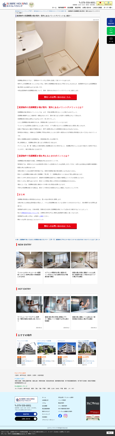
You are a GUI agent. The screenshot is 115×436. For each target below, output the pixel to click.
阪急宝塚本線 (50, 381)
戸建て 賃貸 (46, 388)
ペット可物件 (62, 400)
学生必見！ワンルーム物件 (65, 397)
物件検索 (61, 7)
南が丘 (29, 361)
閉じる (110, 432)
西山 (49, 361)
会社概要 (70, 7)
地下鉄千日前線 (82, 381)
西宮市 (29, 375)
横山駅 (23, 363)
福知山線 (34, 381)
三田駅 (43, 363)
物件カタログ (46, 411)
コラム (44, 403)
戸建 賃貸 (63, 388)
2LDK (52, 388)
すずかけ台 (91, 361)
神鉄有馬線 (42, 381)
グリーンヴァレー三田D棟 (44, 341)
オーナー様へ (108, 7)
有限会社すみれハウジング (30, 213)
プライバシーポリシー (48, 420)
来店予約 (78, 7)
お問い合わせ (86, 7)
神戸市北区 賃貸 (29, 388)
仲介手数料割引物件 (64, 408)
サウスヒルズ (61, 341)
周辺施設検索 (46, 408)
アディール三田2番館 (83, 341)
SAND (57, 388)
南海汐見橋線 (91, 381)
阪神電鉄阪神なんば (20, 383)
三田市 (26, 361)
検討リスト (100, 4)
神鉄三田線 (18, 381)
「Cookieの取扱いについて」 (18, 433)
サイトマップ (46, 414)
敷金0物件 (61, 403)
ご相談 (41, 216)
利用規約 (44, 417)
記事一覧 (52, 239)
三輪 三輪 (38, 388)
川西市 (34, 375)
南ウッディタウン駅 (87, 363)
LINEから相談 (97, 7)
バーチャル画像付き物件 (65, 411)
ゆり (73, 388)
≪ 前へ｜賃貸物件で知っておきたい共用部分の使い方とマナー (31, 239)
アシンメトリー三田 (22, 341)
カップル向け (18, 388)
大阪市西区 (40, 375)
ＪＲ (69, 388)
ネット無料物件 (62, 406)
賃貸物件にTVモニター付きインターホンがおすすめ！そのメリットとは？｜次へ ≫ (78, 239)
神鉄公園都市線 (26, 381)
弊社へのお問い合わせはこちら (57, 97)
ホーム (54, 7)
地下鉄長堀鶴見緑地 (70, 381)
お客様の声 (45, 400)
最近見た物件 (108, 4)
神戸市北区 (23, 375)
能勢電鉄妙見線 (59, 381)
